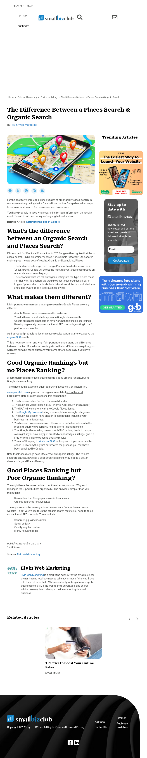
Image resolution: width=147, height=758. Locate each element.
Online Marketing (49, 97)
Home (11, 97)
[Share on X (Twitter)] (19, 192)
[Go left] (129, 619)
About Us (100, 721)
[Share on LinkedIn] (35, 192)
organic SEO (14, 337)
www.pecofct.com (17, 392)
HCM (30, 6)
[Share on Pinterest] (27, 192)
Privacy (80, 727)
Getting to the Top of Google (43, 221)
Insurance (18, 6)
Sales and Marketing (27, 97)
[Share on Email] (43, 192)
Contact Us (101, 727)
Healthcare (22, 26)
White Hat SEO (47, 441)
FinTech (22, 16)
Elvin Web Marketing (24, 125)
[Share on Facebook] (11, 192)
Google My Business (30, 412)
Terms (71, 727)
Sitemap (121, 718)
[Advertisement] (73, 67)
